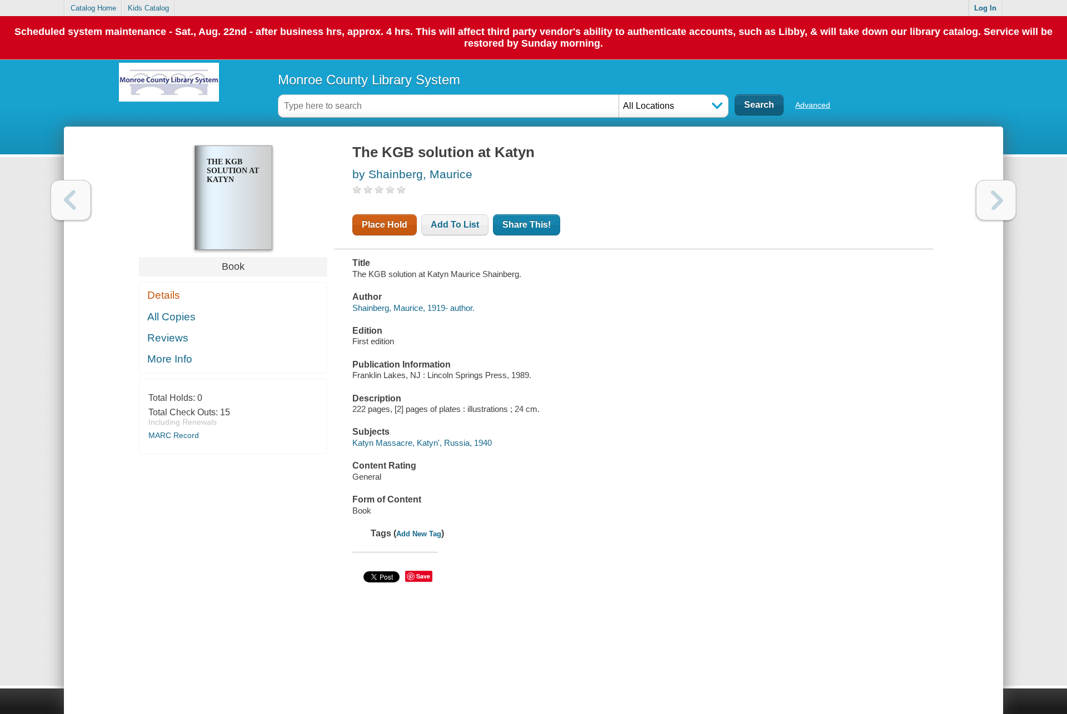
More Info (169, 359)
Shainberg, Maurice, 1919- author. (413, 308)
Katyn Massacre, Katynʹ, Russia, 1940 (422, 442)
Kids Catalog (148, 8)
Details (163, 295)
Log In (985, 8)
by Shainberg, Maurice (412, 174)
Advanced (812, 104)
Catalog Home (93, 8)
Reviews (167, 338)
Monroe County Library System (369, 79)
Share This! (526, 224)
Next (996, 200)
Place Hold (384, 224)
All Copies (171, 317)
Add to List (455, 224)
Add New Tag (418, 534)
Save (423, 576)
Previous (71, 200)
